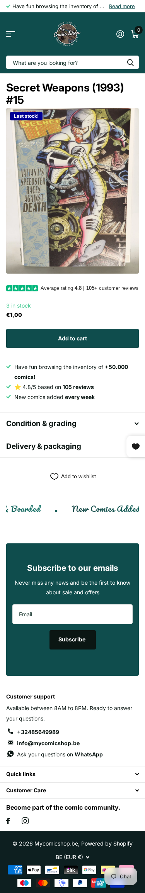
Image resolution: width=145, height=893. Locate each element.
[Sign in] (120, 34)
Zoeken (130, 62)
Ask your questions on (60, 754)
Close (72, 774)
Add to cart (72, 338)
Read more (122, 6)
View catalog (10, 34)
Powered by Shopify (107, 843)
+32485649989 (38, 732)
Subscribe (72, 639)
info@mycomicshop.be (48, 743)
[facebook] (8, 821)
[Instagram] (25, 820)
